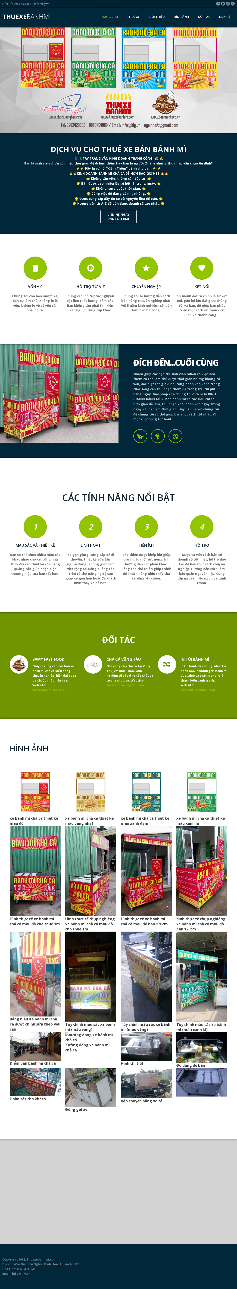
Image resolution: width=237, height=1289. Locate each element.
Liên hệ (224, 17)
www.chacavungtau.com (125, 685)
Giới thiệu (156, 17)
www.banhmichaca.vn (48, 690)
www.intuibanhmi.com (198, 690)
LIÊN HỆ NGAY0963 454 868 (118, 216)
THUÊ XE (133, 17)
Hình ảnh (181, 17)
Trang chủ (109, 17)
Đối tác (204, 17)
